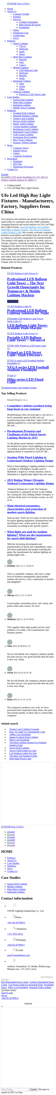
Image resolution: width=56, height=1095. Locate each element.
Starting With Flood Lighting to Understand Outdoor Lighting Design (30, 459)
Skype (4, 995)
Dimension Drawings (23, 166)
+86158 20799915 (16, 945)
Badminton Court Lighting (25, 129)
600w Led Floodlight (19, 740)
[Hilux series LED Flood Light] (11, 375)
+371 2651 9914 (15, 934)
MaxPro (23, 59)
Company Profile (21, 14)
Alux (21, 62)
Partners (17, 16)
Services (17, 19)
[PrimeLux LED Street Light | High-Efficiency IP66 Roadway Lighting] (28, 348)
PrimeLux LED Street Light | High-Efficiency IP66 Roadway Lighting (25, 355)
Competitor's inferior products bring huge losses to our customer (29, 407)
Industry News (20, 150)
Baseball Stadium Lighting (25, 116)
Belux (22, 54)
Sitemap (5, 979)
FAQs (16, 38)
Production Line (20, 33)
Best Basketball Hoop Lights (14, 982)
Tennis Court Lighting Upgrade (24, 729)
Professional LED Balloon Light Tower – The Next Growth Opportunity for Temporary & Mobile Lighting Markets (27, 287)
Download (12, 158)
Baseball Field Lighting (40, 987)
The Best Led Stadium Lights (23, 756)
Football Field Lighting (24, 113)
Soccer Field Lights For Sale (22, 750)
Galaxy (22, 65)
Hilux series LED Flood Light (25, 380)
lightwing (23, 49)
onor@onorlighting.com (18, 955)
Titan (21, 83)
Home (10, 8)
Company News (21, 148)
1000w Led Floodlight (20, 734)
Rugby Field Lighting (23, 124)
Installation (24, 27)
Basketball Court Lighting (25, 132)
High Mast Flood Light (20, 758)
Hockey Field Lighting (24, 121)
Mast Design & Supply (30, 25)
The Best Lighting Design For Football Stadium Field (27, 744)
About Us (11, 11)
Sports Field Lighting (23, 100)
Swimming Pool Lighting (25, 137)
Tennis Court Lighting (23, 118)
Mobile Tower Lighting (24, 108)
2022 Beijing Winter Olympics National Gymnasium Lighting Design (30, 482)
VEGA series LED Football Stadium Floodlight (28, 368)
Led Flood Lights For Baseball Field (25, 985)
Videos (16, 153)
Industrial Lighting (22, 81)
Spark (22, 51)
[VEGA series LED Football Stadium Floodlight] (28, 363)
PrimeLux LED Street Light (32, 94)
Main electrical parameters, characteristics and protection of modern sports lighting (26, 509)
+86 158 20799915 (16, 922)
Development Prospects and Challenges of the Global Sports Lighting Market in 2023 (26, 434)
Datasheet (17, 161)
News (10, 145)
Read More (12, 301)
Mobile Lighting (21, 67)
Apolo (22, 86)
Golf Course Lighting (23, 134)
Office (16, 30)
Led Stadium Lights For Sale (23, 753)
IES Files (17, 164)
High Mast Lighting (22, 57)
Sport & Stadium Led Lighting (34, 227)
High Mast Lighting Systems (14, 230)
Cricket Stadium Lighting (25, 126)
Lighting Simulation (28, 22)
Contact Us (12, 169)
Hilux (21, 89)
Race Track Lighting (23, 140)
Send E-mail (7, 993)
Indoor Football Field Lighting (23, 737)
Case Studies (13, 97)
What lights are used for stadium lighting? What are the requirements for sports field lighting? (29, 535)
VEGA (22, 46)
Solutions (11, 110)
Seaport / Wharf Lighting (25, 142)
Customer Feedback (22, 156)
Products (11, 41)
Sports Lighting (20, 43)
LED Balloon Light (28, 70)
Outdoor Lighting (21, 91)
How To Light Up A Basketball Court (27, 732)
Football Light (14, 232)
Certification (19, 35)
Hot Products (47, 977)
